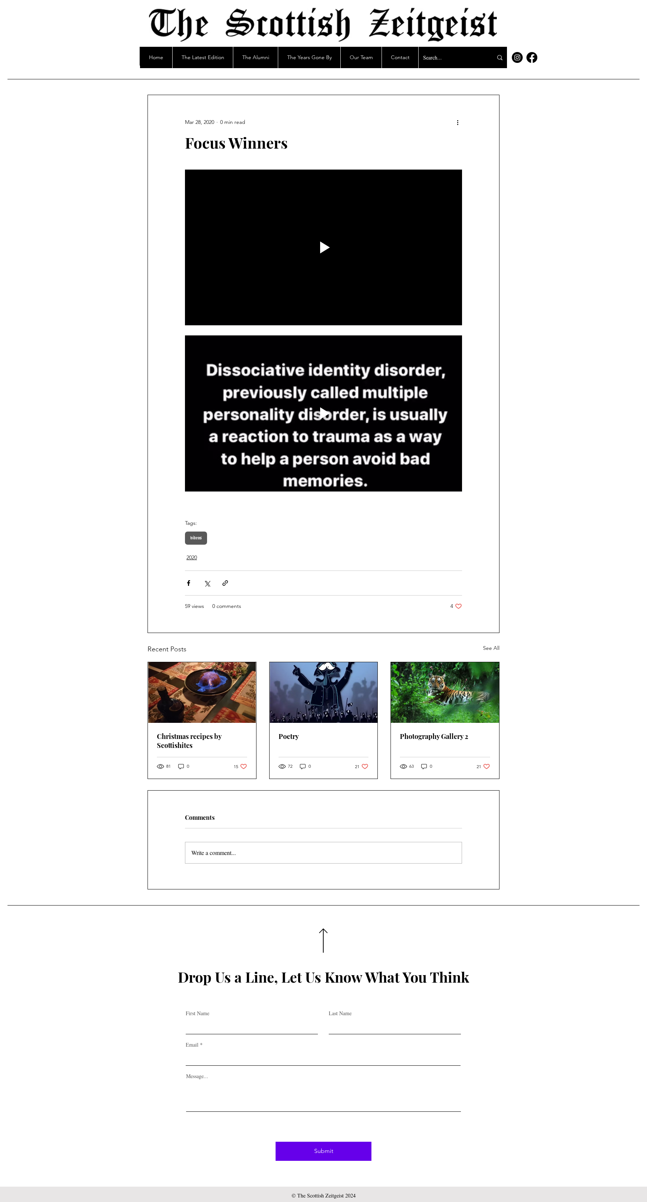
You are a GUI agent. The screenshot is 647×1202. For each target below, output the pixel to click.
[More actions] (457, 122)
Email (192, 1044)
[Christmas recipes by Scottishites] (202, 692)
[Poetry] (324, 692)
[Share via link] (225, 583)
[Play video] (323, 247)
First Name (197, 1013)
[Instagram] (517, 57)
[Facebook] (531, 57)
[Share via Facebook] (188, 583)
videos (196, 538)
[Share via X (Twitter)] (206, 583)
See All (491, 648)
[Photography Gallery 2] (445, 692)
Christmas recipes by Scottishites (189, 741)
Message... (197, 1076)
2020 (191, 557)
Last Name (340, 1013)
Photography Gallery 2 (434, 736)
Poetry (289, 736)
